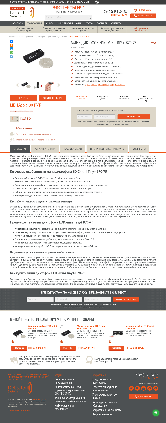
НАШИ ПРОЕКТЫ (65, 23)
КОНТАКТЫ (116, 23)
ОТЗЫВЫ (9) (139, 149)
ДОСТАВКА (102, 23)
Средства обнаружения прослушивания (104, 389)
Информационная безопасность (64, 407)
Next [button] (58, 85)
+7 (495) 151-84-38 (114, 12)
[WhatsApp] (11, 52)
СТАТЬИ (89, 23)
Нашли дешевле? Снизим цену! (21, 111)
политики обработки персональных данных (113, 124)
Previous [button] (17, 85)
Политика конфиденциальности (19, 410)
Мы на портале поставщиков (81, 98)
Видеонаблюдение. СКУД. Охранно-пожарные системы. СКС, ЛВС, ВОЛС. (70, 390)
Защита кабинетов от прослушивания (66, 381)
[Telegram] (11, 56)
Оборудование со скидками (106, 410)
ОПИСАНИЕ (20, 149)
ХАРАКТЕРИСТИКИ (45, 149)
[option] (25, 85)
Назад (152, 42)
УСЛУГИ (49, 23)
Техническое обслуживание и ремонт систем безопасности (70, 399)
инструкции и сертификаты (107, 149)
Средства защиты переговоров (101, 381)
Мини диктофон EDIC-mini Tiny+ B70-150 (91, 327)
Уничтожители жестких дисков (104, 396)
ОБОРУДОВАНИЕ (34, 23)
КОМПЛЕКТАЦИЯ (73, 149)
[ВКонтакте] (11, 41)
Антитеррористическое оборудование (104, 404)
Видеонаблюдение (102, 414)
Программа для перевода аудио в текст (105, 85)
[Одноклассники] (11, 45)
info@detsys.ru (144, 10)
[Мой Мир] (11, 48)
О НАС (79, 23)
